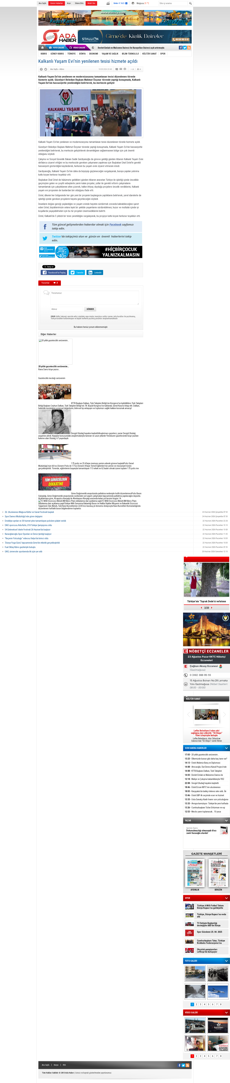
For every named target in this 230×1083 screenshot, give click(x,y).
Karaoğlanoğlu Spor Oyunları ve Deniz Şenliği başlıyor (28, 534)
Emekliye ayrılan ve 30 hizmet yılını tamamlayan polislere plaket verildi (35, 521)
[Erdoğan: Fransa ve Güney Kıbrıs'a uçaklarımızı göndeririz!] (217, 1043)
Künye (56, 1065)
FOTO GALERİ (191, 961)
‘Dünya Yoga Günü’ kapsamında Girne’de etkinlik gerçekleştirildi (32, 543)
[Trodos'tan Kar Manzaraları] (195, 991)
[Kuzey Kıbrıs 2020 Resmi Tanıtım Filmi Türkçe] (217, 1025)
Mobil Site (91, 3)
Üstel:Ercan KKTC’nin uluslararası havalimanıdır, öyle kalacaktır (202, 789)
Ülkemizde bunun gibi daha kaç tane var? (206, 758)
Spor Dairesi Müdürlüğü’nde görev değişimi (23, 516)
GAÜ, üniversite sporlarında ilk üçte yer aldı (23, 551)
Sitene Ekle (79, 3)
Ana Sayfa (42, 3)
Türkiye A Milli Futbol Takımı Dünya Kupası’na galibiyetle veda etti (210, 906)
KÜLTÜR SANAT (193, 699)
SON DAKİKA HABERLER (196, 748)
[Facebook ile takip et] (181, 47)
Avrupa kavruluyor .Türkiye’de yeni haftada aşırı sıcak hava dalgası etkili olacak (206, 805)
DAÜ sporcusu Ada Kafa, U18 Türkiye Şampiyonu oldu (28, 525)
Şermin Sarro (201, 830)
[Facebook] (41, 69)
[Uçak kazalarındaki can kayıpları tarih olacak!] (217, 991)
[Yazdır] (125, 69)
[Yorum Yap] (116, 69)
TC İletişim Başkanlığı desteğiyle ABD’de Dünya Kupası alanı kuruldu (208, 924)
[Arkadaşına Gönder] (121, 69)
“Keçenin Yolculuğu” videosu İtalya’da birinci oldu (26, 538)
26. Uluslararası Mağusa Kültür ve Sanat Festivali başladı (29, 512)
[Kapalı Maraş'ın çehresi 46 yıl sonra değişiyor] (195, 974)
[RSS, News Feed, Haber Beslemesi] (189, 47)
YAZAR (188, 820)
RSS (64, 1065)
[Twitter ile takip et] (185, 47)
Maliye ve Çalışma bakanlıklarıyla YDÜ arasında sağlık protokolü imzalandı (204, 781)
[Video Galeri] (77, 47)
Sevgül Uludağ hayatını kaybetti (202, 783)
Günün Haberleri (56, 3)
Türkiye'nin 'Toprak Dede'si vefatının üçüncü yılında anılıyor (206, 602)
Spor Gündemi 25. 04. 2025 (209, 932)
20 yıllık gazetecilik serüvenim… (202, 754)
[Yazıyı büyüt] (139, 69)
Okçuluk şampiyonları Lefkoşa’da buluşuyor (207, 950)
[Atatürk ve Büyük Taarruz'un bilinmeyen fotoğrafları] (217, 974)
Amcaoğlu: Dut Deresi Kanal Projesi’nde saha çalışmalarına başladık (206, 769)
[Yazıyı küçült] (132, 69)
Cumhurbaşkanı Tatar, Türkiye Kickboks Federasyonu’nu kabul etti (211, 942)
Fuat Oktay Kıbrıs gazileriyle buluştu (20, 547)
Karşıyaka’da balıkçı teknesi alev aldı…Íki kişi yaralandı (205, 793)
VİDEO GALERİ (191, 1012)
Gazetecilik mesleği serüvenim (51, 378)
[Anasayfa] (42, 47)
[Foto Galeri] (57, 47)
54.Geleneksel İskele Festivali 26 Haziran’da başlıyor (27, 529)
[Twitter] (45, 69)
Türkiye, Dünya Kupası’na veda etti (211, 915)
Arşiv (69, 3)
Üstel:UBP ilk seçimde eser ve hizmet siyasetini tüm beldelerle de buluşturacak (204, 797)
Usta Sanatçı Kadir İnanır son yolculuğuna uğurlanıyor (206, 801)
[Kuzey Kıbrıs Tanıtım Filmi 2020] (195, 1025)
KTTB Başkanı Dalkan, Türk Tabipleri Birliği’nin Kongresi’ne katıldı (203, 773)
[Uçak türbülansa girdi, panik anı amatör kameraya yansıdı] (195, 1043)
